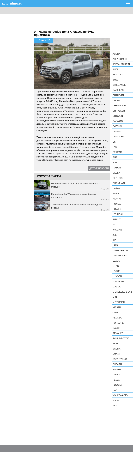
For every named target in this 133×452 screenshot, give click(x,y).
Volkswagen (120, 395)
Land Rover (120, 255)
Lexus (116, 260)
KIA (114, 240)
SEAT (115, 343)
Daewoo (118, 121)
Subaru (117, 364)
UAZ (115, 390)
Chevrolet (119, 105)
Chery (116, 100)
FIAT (115, 157)
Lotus (116, 271)
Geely (116, 173)
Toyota (117, 385)
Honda (117, 204)
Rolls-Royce (121, 338)
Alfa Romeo (120, 59)
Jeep (115, 235)
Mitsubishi (119, 302)
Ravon (116, 328)
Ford (116, 162)
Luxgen (117, 276)
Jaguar (117, 229)
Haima (116, 188)
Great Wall (120, 183)
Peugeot (118, 317)
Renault (118, 333)
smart (117, 354)
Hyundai (118, 214)
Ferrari (117, 152)
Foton (117, 167)
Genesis (117, 178)
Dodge (117, 131)
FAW (115, 147)
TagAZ (116, 374)
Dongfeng (119, 136)
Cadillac (118, 90)
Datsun (117, 126)
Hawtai (117, 198)
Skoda (116, 348)
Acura (116, 54)
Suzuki (117, 369)
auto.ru (12, 3)
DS (114, 141)
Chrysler (119, 110)
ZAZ (115, 405)
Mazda (117, 286)
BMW (115, 79)
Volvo (116, 400)
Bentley (118, 74)
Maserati (118, 281)
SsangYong (120, 359)
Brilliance (119, 85)
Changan (118, 95)
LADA (115, 245)
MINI (115, 297)
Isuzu (116, 224)
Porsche (118, 323)
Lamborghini (120, 250)
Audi (115, 69)
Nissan (117, 307)
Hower (117, 209)
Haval (116, 193)
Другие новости (99, 168)
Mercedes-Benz (122, 292)
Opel (116, 312)
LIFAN (116, 266)
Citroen (118, 116)
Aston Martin (121, 64)
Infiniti (117, 219)
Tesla (116, 379)
